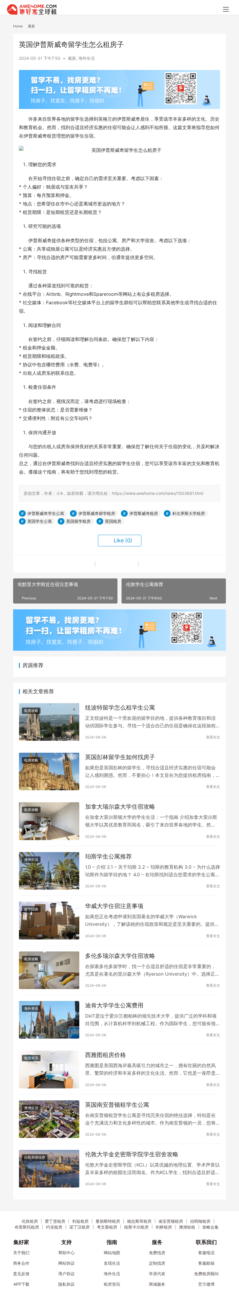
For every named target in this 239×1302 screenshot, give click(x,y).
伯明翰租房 (200, 1221)
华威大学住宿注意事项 (114, 905)
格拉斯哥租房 (139, 1221)
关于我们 (21, 1252)
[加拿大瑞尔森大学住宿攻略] (49, 821)
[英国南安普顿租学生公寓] (49, 1119)
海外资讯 (31, 1008)
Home (18, 26)
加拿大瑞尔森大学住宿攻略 (120, 806)
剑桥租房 (164, 1226)
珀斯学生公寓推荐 (108, 856)
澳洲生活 (31, 859)
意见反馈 (21, 1273)
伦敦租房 (30, 1221)
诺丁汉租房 (79, 1226)
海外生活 (86, 58)
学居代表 (157, 1273)
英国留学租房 (78, 521)
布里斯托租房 (27, 1226)
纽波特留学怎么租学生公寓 (120, 707)
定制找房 (157, 1263)
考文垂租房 (107, 1226)
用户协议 (66, 1273)
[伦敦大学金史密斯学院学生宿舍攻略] (49, 1168)
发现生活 (112, 1263)
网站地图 (112, 1252)
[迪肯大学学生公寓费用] (49, 1020)
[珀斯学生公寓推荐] (49, 871)
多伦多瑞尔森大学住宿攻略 (120, 955)
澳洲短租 (187, 1226)
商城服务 (157, 1284)
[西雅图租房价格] (49, 1069)
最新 (72, 58)
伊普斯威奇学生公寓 (45, 513)
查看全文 (213, 737)
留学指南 (31, 909)
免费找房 (157, 1252)
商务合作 (21, 1263)
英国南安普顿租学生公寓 (117, 1104)
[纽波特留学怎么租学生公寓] (49, 722)
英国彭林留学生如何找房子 (120, 757)
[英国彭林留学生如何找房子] (49, 771)
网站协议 (66, 1263)
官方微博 (206, 1284)
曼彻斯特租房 (108, 1221)
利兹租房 (80, 1221)
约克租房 (54, 1226)
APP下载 (21, 1284)
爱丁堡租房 (55, 1221)
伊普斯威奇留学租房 (96, 513)
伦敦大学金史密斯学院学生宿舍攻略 (131, 1154)
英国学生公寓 (39, 521)
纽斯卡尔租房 (136, 1226)
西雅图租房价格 (105, 1054)
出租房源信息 (34, 1157)
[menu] (226, 9)
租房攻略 (31, 710)
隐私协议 (66, 1284)
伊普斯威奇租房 (143, 513)
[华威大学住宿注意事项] (49, 920)
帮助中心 (66, 1252)
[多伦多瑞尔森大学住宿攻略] (49, 970)
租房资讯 (31, 1058)
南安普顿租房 (171, 1221)
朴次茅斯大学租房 (188, 513)
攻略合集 (210, 1226)
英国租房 (113, 521)
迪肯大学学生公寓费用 (114, 1005)
